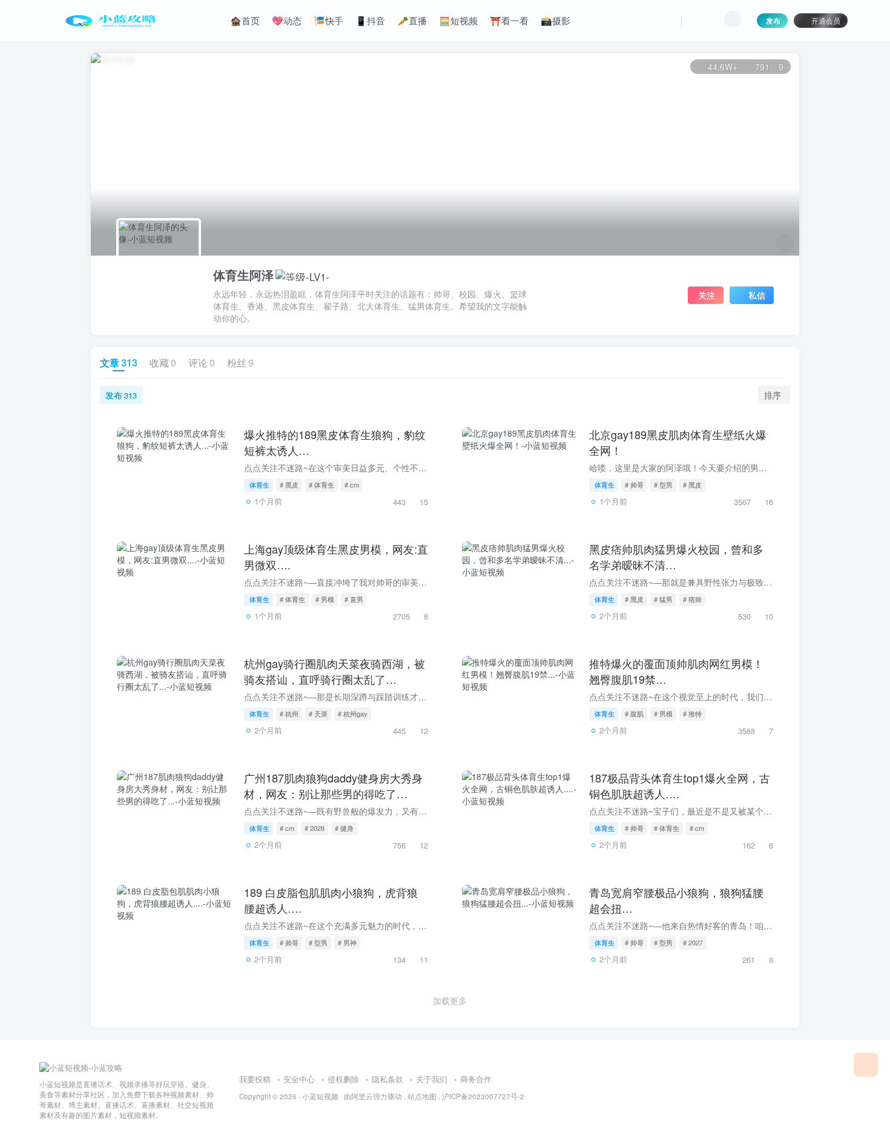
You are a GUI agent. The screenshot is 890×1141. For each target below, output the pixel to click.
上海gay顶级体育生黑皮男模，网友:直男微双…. (336, 556)
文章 (118, 362)
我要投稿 (255, 1079)
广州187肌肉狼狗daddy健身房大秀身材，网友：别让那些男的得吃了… (333, 785)
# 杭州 (289, 713)
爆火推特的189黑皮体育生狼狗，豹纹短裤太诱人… (335, 441)
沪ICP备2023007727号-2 (483, 1096)
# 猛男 (663, 599)
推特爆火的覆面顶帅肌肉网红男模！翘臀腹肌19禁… (676, 670)
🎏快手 (328, 20)
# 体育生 (321, 484)
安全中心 (299, 1079)
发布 (773, 20)
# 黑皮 (289, 484)
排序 (772, 395)
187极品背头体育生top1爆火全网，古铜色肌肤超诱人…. (679, 785)
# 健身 (344, 828)
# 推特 (692, 713)
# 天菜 (318, 713)
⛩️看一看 (509, 20)
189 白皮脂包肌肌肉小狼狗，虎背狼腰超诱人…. (331, 899)
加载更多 (450, 1000)
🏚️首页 (245, 20)
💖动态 (287, 20)
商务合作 (476, 1079)
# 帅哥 (634, 484)
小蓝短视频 (320, 1096)
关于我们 (431, 1079)
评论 (201, 362)
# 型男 (663, 484)
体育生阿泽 (243, 274)
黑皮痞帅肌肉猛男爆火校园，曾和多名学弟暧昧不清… (676, 556)
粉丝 (240, 362)
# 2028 (315, 828)
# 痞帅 (692, 599)
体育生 (259, 484)
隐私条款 (387, 1079)
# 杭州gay (353, 713)
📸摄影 (555, 20)
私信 (756, 295)
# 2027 (693, 942)
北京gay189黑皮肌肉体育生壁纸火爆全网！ (677, 441)
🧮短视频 (458, 20)
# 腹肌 (634, 713)
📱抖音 (370, 20)
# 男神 (347, 942)
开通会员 (825, 20)
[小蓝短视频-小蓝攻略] (80, 1066)
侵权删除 (343, 1079)
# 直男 (353, 599)
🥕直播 (412, 20)
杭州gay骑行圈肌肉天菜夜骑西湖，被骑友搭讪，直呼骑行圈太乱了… (334, 670)
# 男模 (324, 599)
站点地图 (422, 1096)
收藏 (163, 362)
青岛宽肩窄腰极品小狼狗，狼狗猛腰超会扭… (676, 899)
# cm (351, 484)
